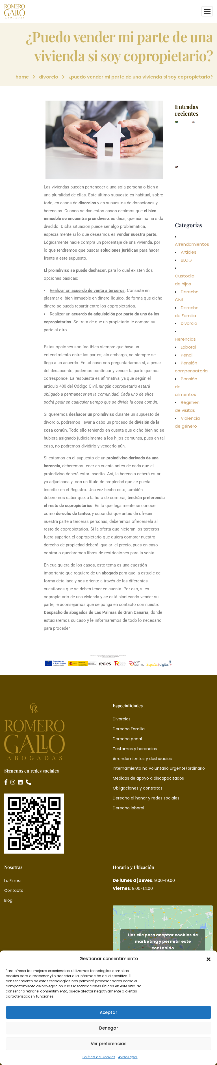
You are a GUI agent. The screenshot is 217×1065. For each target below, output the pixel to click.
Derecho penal (127, 739)
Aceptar (108, 1012)
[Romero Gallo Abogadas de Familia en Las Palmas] (14, 11)
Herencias (185, 339)
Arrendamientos (192, 244)
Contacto (13, 890)
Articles (188, 252)
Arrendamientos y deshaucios (142, 758)
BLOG (186, 260)
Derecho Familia (129, 729)
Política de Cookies (99, 1057)
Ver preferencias (109, 1044)
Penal (186, 355)
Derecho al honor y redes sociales (146, 798)
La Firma (12, 880)
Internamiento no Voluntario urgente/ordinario (159, 768)
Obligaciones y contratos (137, 788)
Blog (8, 900)
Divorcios (122, 719)
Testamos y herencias (135, 749)
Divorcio (48, 77)
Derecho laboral (128, 808)
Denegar (108, 1028)
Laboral (188, 347)
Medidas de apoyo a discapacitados (148, 778)
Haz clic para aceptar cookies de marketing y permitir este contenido (163, 941)
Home (22, 77)
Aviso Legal (128, 1057)
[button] (208, 959)
